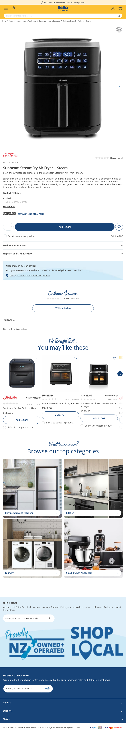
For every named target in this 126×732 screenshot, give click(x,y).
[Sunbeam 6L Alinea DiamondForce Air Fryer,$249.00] (99, 373)
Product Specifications (14, 245)
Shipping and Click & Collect (17, 253)
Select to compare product (21, 236)
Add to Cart (65, 226)
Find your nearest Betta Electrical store (30, 275)
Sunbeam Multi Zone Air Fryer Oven (60, 403)
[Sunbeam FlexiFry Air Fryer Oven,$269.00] (21, 373)
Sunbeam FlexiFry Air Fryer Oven (20, 408)
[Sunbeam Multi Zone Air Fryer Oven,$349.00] (60, 373)
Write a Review (63, 308)
